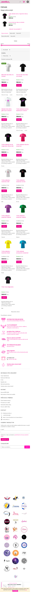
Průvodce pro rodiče (5, 402)
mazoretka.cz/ (6, 419)
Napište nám (3, 382)
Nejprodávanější (5, 36)
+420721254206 (6, 415)
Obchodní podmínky (5, 384)
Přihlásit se (5, 439)
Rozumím (15, 591)
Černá (2, 166)
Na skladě (6, 49)
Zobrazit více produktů (14, 29)
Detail (4, 85)
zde (26, 589)
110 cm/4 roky (4, 94)
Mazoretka (7, 55)
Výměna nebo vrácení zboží (7, 386)
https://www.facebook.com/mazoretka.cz (12, 417)
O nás (2, 379)
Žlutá (2, 272)
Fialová (3, 237)
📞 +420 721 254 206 (11, 359)
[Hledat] (20, 1)
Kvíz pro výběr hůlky (5, 406)
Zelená (17, 237)
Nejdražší (18, 33)
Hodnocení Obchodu (5, 377)
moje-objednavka (5, 375)
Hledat (27, 447)
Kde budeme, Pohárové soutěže (8, 394)
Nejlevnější (12, 33)
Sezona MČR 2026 (5, 392)
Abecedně (13, 36)
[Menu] (27, 1)
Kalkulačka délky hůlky (6, 404)
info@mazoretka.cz (7, 413)
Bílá (2, 201)
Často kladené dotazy (6, 400)
